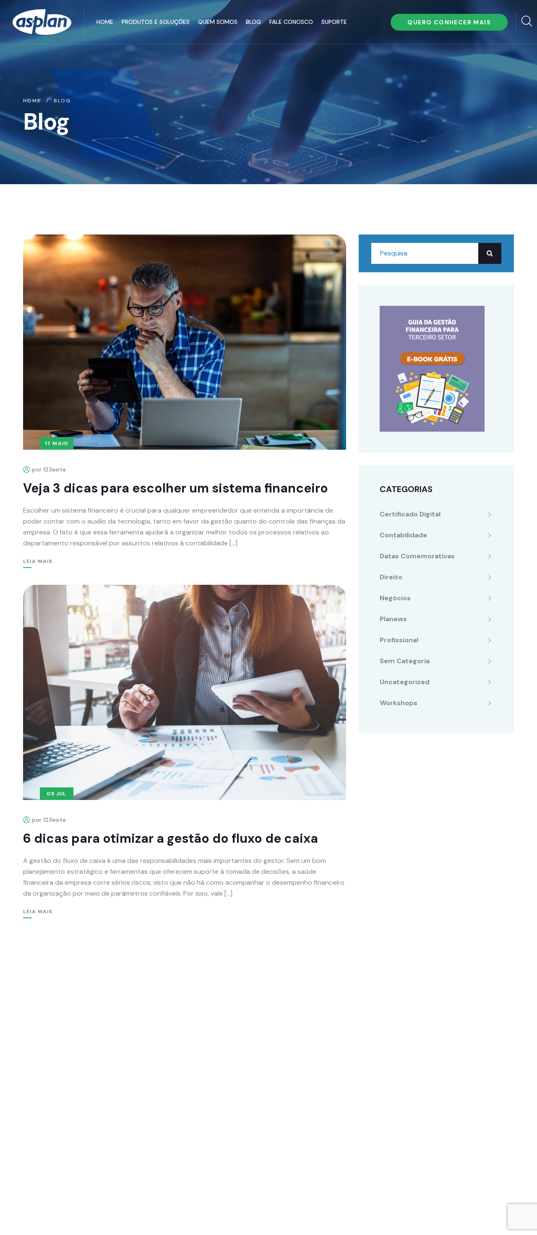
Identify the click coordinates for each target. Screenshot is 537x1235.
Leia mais (37, 561)
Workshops (398, 702)
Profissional (399, 640)
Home (104, 22)
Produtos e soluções (156, 22)
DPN (197, 1138)
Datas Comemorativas (417, 556)
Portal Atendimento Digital (233, 1054)
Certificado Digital (410, 514)
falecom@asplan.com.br (70, 1048)
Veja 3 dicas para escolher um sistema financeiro (175, 488)
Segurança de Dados (224, 1121)
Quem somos (217, 22)
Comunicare (455, 1213)
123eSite (499, 1213)
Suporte (334, 22)
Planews (393, 619)
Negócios (395, 598)
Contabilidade (403, 535)
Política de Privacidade (202, 1213)
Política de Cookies (278, 1213)
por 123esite (49, 469)
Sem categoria (405, 661)
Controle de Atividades (227, 1071)
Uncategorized (405, 681)
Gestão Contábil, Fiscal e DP (236, 1037)
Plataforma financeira (225, 1020)
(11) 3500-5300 (69, 1030)
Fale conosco (291, 22)
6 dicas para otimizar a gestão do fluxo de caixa (170, 838)
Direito (391, 577)
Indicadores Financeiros (229, 1088)
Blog (253, 22)
